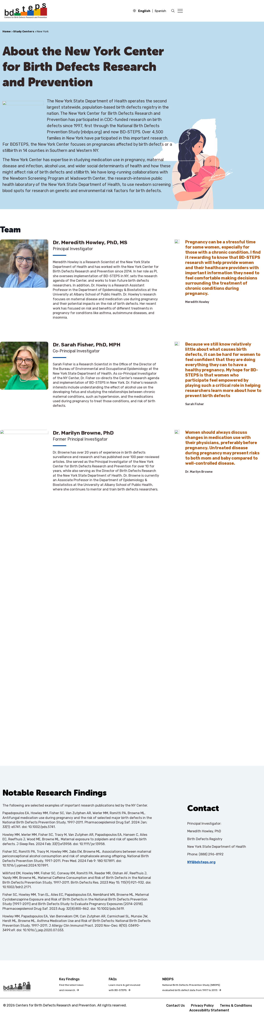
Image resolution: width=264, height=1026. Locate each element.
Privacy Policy (202, 1005)
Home (6, 31)
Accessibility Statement (209, 1010)
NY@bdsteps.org (201, 862)
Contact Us (175, 1005)
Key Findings (69, 979)
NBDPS (168, 979)
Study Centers (23, 31)
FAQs (113, 979)
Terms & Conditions (236, 1005)
